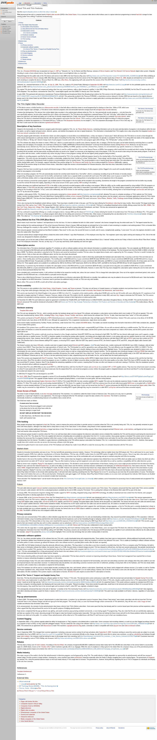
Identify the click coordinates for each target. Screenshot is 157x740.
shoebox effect (46, 647)
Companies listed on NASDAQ (30, 706)
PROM (142, 351)
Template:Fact (44, 466)
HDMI (78, 508)
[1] (91, 345)
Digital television (26, 708)
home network (72, 194)
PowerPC (37, 318)
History (45, 3)
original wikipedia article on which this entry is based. (38, 12)
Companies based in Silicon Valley (31, 703)
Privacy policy (99, 728)
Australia (90, 290)
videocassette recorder (51, 107)
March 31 (119, 78)
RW (86, 322)
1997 (57, 71)
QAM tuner (131, 383)
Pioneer (67, 315)
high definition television (66, 499)
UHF (109, 367)
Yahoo (99, 198)
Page (20, 3)
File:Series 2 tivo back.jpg (145, 118)
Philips (52, 315)
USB (38, 345)
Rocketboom (109, 203)
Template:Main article (26, 310)
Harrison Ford (125, 144)
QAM (22, 501)
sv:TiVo (51, 691)
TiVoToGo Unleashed (133, 214)
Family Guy (87, 162)
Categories (22, 699)
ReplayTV (41, 463)
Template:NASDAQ (30, 71)
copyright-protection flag (74, 625)
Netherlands (108, 290)
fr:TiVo (29, 691)
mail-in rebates (25, 636)
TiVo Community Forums (71, 478)
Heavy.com (31, 207)
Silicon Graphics (105, 71)
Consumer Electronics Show (28, 78)
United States (72, 14)
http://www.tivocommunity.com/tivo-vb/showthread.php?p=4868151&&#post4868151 (71, 582)
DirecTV (44, 358)
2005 (109, 632)
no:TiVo (41, 691)
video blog (117, 203)
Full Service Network (129, 71)
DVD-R (83, 322)
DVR (33, 187)
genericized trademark (53, 122)
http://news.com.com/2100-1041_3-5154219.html (121, 521)
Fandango (120, 198)
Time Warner (117, 71)
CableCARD (95, 493)
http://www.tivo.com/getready (89, 194)
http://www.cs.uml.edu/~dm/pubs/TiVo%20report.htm (126, 519)
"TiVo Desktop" (35, 216)
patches (32, 684)
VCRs (48, 185)
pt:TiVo (46, 691)
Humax (81, 315)
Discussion (27, 3)
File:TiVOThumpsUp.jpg (145, 157)
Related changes (6, 28)
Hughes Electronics (46, 381)
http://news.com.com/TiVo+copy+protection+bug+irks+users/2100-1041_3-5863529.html (120, 623)
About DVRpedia (110, 728)
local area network (120, 116)
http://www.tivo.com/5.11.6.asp (48, 634)
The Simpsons (76, 162)
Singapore (151, 657)
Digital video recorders (28, 710)
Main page (5, 10)
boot (138, 351)
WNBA (149, 205)
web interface (129, 429)
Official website (24, 681)
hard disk (139, 14)
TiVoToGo (89, 212)
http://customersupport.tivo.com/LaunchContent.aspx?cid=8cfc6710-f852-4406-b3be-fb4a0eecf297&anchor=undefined (114, 551)
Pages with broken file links (29, 701)
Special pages (6, 29)
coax (40, 327)
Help (3, 13)
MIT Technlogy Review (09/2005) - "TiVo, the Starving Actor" (37, 686)
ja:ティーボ (35, 691)
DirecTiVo (73, 571)
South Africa (119, 290)
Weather (109, 198)
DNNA (23, 468)
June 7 (36, 205)
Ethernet (75, 345)
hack (45, 424)
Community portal (6, 12)
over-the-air (94, 367)
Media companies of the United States (33, 719)
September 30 (94, 84)
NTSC (130, 338)
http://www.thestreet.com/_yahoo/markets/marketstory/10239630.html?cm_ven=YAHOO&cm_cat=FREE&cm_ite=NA (66, 87)
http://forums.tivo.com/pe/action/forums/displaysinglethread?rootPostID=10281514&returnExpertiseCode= (119, 549)
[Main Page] (8, 3)
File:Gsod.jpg (145, 395)
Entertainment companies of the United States (35, 712)
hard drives (43, 429)
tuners (138, 499)
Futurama (111, 162)
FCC (92, 338)
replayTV (28, 532)
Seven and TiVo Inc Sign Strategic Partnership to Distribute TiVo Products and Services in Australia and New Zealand (97, 302)
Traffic (115, 198)
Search (3, 16)
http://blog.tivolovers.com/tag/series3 (75, 497)
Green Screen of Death (26, 391)
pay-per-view (117, 625)
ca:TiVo (38, 688)
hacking (50, 364)
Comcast (39, 488)
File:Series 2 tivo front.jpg (145, 108)
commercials (140, 189)
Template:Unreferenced (24, 671)
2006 (40, 205)
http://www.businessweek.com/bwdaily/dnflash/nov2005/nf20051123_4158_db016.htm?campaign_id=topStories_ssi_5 (87, 649)
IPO (72, 84)
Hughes (61, 315)
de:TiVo (19, 691)
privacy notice (46, 532)
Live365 (19, 200)
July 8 (21, 376)
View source (37, 3)
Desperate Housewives (74, 120)
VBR (80, 182)
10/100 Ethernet (44, 506)
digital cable (143, 385)
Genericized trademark (28, 714)
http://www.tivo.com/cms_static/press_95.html (76, 205)
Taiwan (72, 288)
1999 (124, 78)
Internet (78, 118)
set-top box (112, 387)
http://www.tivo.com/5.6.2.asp (115, 84)
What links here (6, 26)
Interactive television (27, 717)
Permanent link (6, 33)
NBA (144, 205)
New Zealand (97, 290)
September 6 (103, 632)
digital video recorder (53, 14)
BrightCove (20, 209)
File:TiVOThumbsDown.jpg (145, 168)
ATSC (151, 338)
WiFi (82, 345)
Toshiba (72, 315)
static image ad (142, 601)
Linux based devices (27, 721)
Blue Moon (65, 80)
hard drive (107, 396)
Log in (155, 0)
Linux (75, 313)
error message (47, 394)
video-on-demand (130, 625)
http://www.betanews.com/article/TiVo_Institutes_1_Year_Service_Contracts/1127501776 (107, 636)
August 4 (52, 71)
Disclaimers (121, 728)
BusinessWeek (59, 645)
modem (150, 131)
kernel (28, 684)
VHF (114, 367)
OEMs (42, 315)
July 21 (52, 84)
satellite (86, 358)
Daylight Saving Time (142, 578)
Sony (56, 315)
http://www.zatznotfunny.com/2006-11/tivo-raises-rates (74, 638)
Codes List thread (86, 478)
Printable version (6, 31)
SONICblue (119, 466)
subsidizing (137, 634)
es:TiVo (24, 691)
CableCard (150, 383)
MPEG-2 (76, 318)
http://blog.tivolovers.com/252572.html (117, 497)
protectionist (78, 657)
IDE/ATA (108, 318)
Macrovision (47, 625)
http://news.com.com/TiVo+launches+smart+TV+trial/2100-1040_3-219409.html (114, 76)
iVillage (38, 207)
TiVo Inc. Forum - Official (27, 688)
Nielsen (75, 525)
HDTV (96, 381)
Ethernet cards (118, 429)
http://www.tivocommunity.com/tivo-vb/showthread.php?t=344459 (79, 591)
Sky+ (118, 295)
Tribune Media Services (85, 129)
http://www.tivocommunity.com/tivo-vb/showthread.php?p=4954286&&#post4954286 (112, 589)
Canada (64, 288)
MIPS (50, 318)
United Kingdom (56, 288)
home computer (77, 196)
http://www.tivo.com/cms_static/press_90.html (41, 209)
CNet (27, 205)
